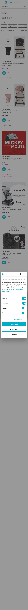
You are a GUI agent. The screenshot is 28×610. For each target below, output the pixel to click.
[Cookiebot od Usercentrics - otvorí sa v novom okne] (19, 274)
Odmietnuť (14, 334)
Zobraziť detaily (18, 319)
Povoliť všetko (14, 324)
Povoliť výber (14, 329)
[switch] (24, 303)
